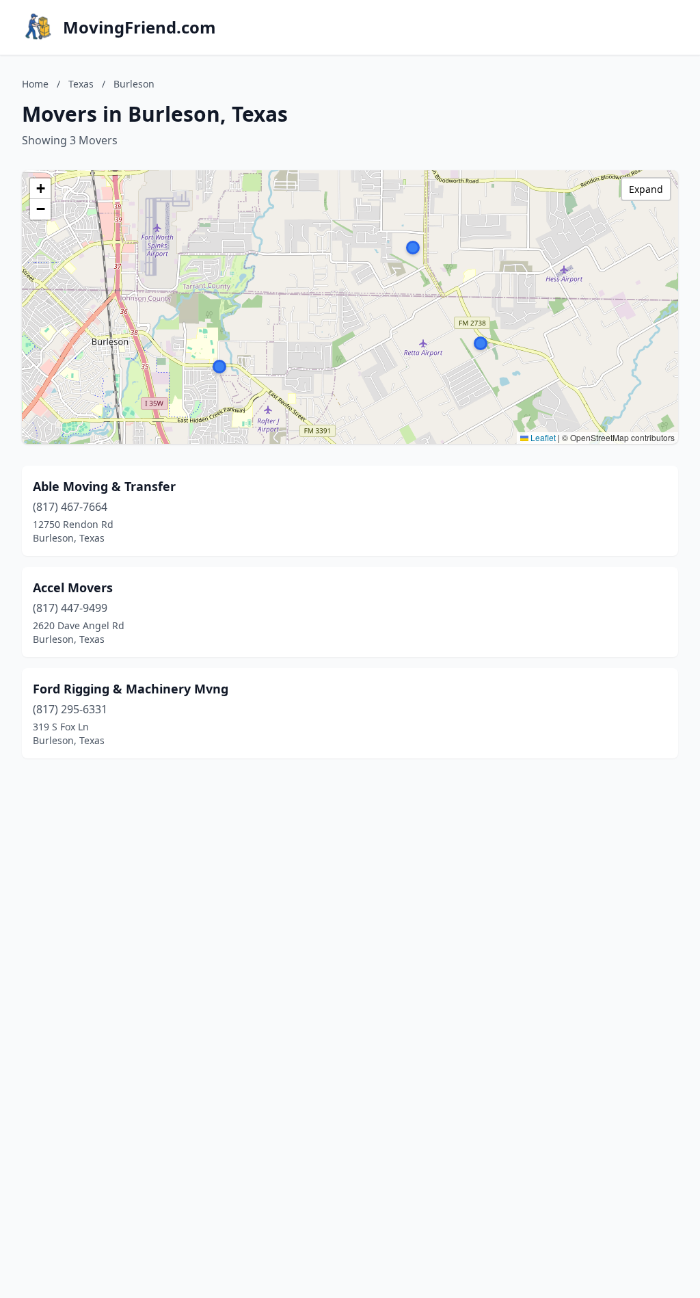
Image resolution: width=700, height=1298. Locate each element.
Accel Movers (73, 587)
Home (35, 83)
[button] (413, 247)
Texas (81, 83)
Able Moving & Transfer (104, 486)
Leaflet (542, 437)
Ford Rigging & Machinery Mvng (130, 688)
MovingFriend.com (139, 27)
